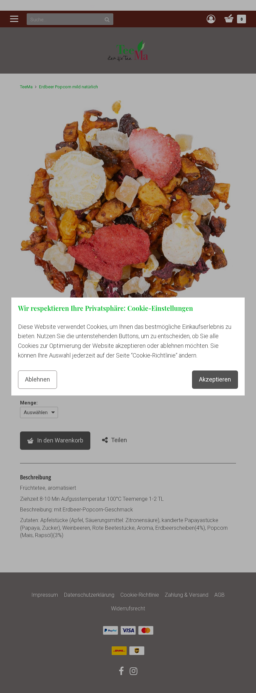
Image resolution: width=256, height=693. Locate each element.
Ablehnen (37, 379)
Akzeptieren (215, 379)
